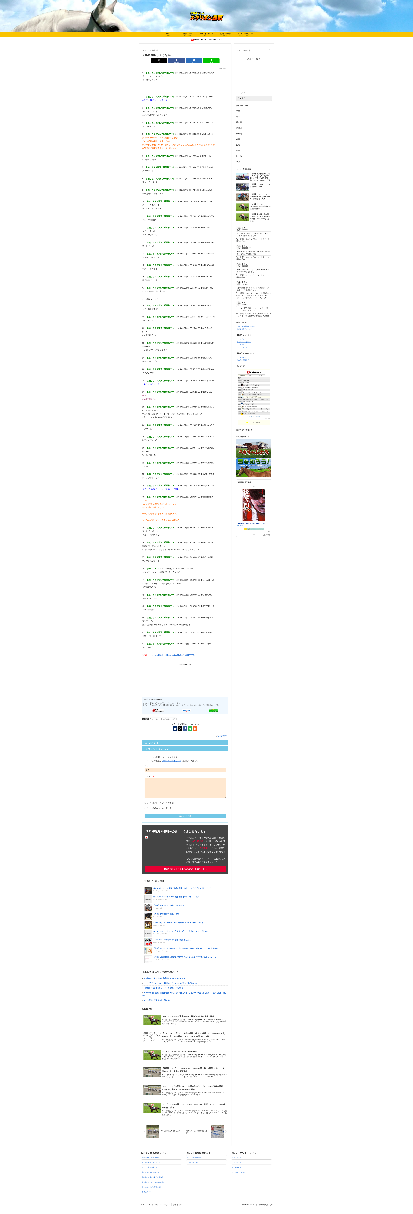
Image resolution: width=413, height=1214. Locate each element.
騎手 (238, 116)
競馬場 (239, 133)
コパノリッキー (156, 719)
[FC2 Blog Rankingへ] (213, 710)
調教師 (239, 127)
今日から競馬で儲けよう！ (151, 1162)
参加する (267, 418)
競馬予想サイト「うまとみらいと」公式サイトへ (185, 868)
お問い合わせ (177, 1205)
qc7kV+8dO (208, 287)
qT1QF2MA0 (208, 436)
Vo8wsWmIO (208, 447)
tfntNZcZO (207, 391)
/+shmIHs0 (190, 568)
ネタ (238, 161)
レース (239, 155)
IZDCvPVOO (208, 527)
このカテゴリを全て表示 (253, 416)
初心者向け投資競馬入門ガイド (152, 1172)
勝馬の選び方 (146, 1192)
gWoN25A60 (208, 201)
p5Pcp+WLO (208, 425)
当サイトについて (147, 1205)
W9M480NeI (208, 242)
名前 (146, 766)
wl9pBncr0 (207, 328)
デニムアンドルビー (170, 719)
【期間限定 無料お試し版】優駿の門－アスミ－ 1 (253, 524)
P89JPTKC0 (208, 369)
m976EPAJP (208, 342)
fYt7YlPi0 (207, 227)
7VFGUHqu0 (208, 606)
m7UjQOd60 (207, 96)
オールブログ (241, 339)
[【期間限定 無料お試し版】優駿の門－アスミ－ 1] (253, 505)
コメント (149, 776)
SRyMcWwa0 (208, 72)
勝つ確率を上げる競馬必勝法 (152, 1187)
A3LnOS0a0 (208, 579)
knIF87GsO (208, 305)
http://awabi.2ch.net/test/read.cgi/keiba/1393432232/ (172, 655)
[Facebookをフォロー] (185, 728)
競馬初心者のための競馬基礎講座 (153, 1182)
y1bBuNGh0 (207, 133)
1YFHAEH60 (208, 253)
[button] (270, 50)
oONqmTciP (207, 189)
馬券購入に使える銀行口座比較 (152, 1177)
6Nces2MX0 (208, 216)
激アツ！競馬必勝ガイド (150, 1167)
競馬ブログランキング (244, 329)
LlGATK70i (207, 357)
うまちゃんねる (242, 357)
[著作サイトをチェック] (175, 728)
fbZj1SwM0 (208, 557)
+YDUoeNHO (209, 316)
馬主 (238, 150)
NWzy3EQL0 (208, 380)
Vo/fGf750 (207, 276)
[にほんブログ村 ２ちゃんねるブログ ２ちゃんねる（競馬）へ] (186, 710)
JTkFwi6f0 (207, 594)
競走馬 (146, 719)
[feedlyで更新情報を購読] (190, 728)
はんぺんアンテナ (243, 347)
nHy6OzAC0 (208, 265)
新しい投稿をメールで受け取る (160, 808)
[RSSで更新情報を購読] (195, 728)
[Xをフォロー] (180, 728)
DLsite (266, 534)
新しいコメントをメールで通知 (160, 802)
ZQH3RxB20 (208, 542)
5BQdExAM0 (207, 167)
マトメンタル (241, 344)
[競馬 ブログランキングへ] (158, 710)
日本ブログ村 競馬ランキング (247, 326)
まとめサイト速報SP (244, 342)
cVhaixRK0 (207, 178)
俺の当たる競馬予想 (243, 360)
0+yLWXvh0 (208, 485)
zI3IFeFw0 (206, 155)
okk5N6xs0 (208, 496)
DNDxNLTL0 (207, 122)
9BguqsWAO (208, 617)
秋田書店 (240, 527)
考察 (238, 139)
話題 (238, 110)
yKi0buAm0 (207, 107)
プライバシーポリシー (171, 760)
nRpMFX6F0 (208, 406)
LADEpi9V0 (208, 643)
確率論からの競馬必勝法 (150, 1157)
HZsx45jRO (208, 632)
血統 (238, 144)
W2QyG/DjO (208, 473)
